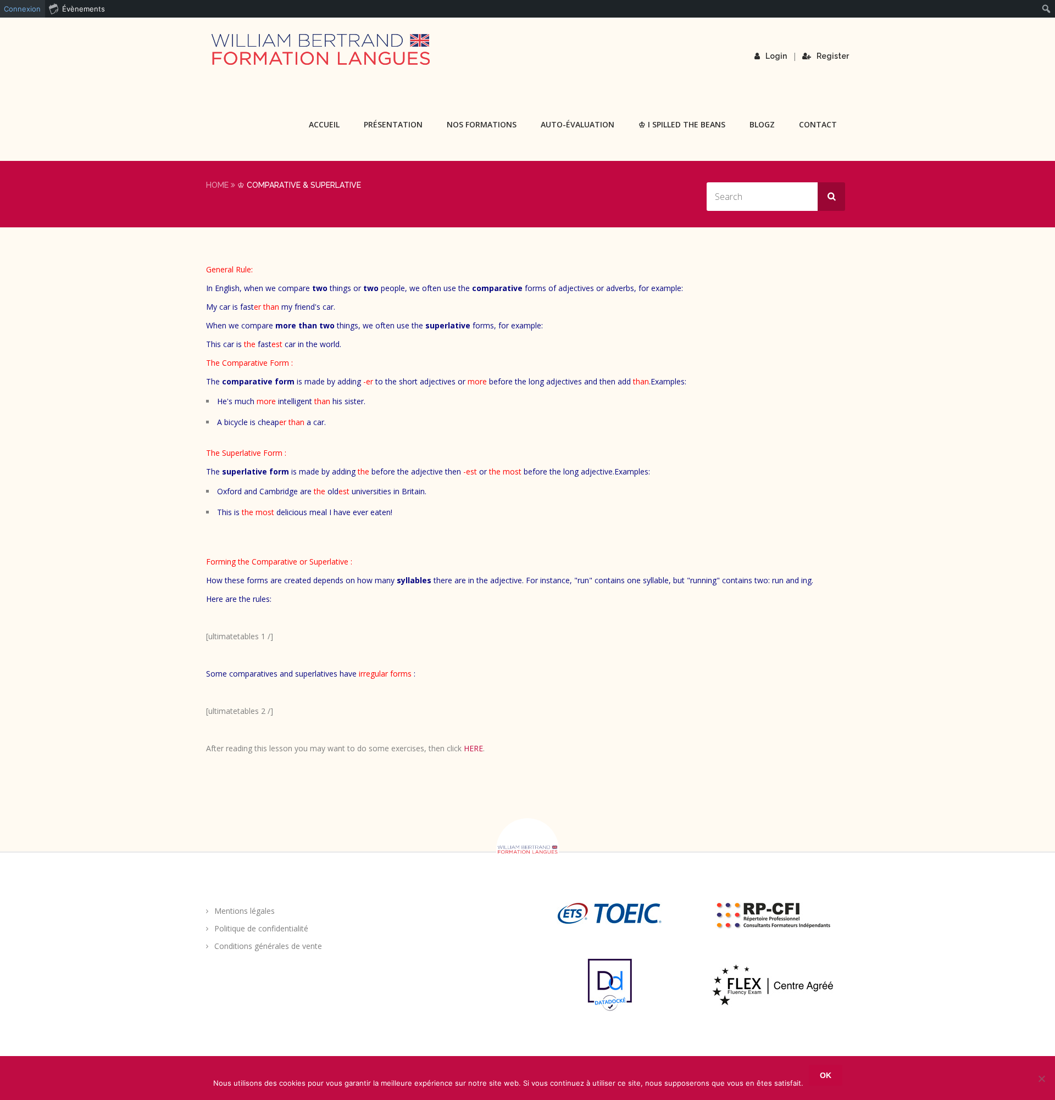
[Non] (1041, 1078)
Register (833, 56)
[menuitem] (1046, 9)
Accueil (324, 124)
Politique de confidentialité (261, 928)
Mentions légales (244, 911)
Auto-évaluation (577, 124)
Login (776, 56)
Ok (825, 1075)
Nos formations (482, 124)
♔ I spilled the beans (681, 124)
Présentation (393, 124)
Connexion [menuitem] (22, 8)
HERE (473, 748)
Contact (818, 124)
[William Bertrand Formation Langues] (320, 49)
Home (217, 185)
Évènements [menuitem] (83, 8)
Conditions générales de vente (268, 946)
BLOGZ (762, 124)
